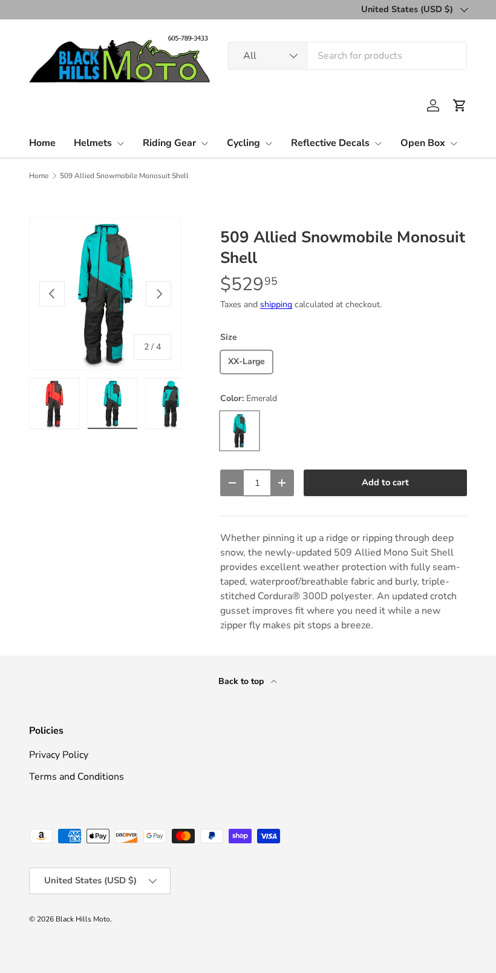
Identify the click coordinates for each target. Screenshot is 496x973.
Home (42, 143)
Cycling (243, 143)
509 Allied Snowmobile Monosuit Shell (124, 175)
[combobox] (347, 55)
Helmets (93, 143)
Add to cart (385, 482)
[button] (459, 105)
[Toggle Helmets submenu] (120, 143)
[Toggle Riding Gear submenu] (204, 143)
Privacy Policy (58, 755)
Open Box (422, 143)
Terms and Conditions (76, 776)
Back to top (242, 681)
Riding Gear (169, 143)
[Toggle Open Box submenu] (453, 143)
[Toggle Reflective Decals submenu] (378, 143)
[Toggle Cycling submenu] (268, 143)
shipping (276, 304)
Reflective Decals (330, 143)
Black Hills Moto (83, 919)
